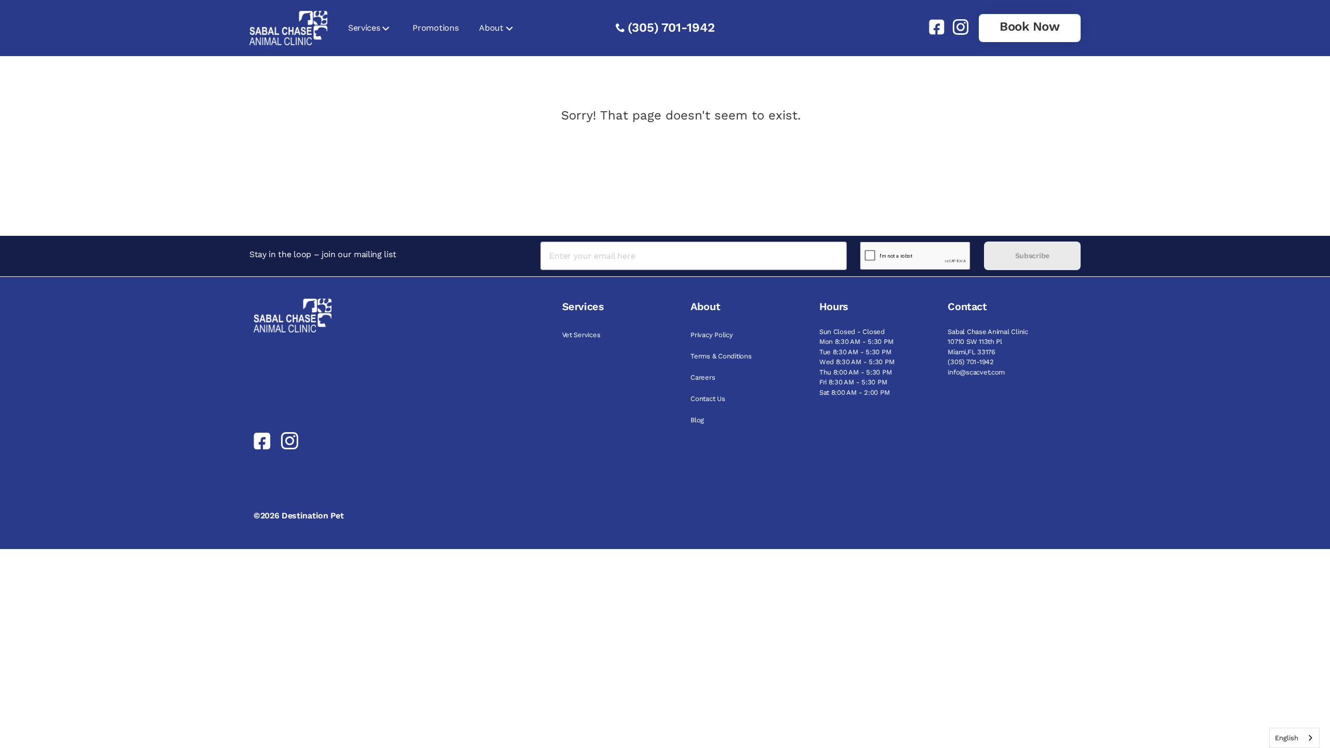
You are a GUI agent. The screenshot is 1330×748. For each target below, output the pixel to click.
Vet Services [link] (581, 335)
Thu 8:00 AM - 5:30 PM (855, 372)
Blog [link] (697, 420)
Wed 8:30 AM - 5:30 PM (857, 362)
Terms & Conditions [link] (720, 356)
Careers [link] (702, 377)
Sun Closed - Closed (852, 332)
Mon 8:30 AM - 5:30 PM (856, 341)
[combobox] (1294, 738)
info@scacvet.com (976, 372)
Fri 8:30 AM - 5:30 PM (853, 382)
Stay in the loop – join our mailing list (322, 254)
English (1286, 738)
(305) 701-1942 (671, 27)
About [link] (491, 28)
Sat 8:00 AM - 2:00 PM (854, 392)
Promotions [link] (435, 28)
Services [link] (364, 28)
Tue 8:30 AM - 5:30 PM (855, 352)
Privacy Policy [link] (711, 335)
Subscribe (1032, 255)
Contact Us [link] (707, 399)
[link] (933, 27)
